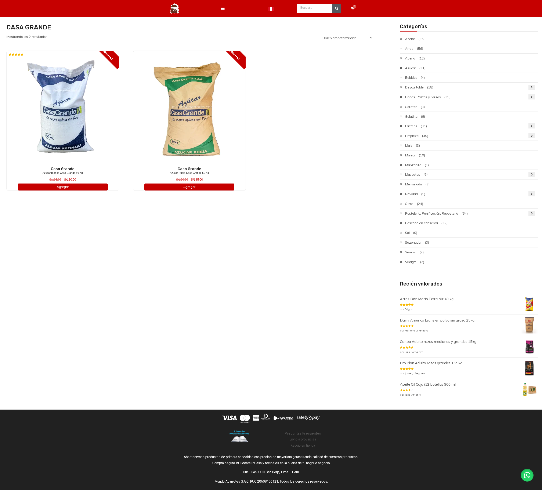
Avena (410, 58)
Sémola (410, 252)
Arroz (409, 48)
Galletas (411, 107)
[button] (527, 475)
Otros (409, 204)
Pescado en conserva (421, 223)
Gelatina (411, 116)
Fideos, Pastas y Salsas (423, 97)
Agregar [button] (63, 187)
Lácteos (411, 126)
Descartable (414, 87)
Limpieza (412, 136)
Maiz (408, 145)
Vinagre (411, 262)
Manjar (410, 155)
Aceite (410, 39)
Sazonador (413, 242)
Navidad (411, 194)
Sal (407, 233)
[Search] (336, 8)
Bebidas (411, 77)
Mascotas (412, 174)
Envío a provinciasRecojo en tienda (303, 439)
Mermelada (413, 184)
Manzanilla (413, 165)
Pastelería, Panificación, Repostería (431, 213)
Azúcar (410, 68)
